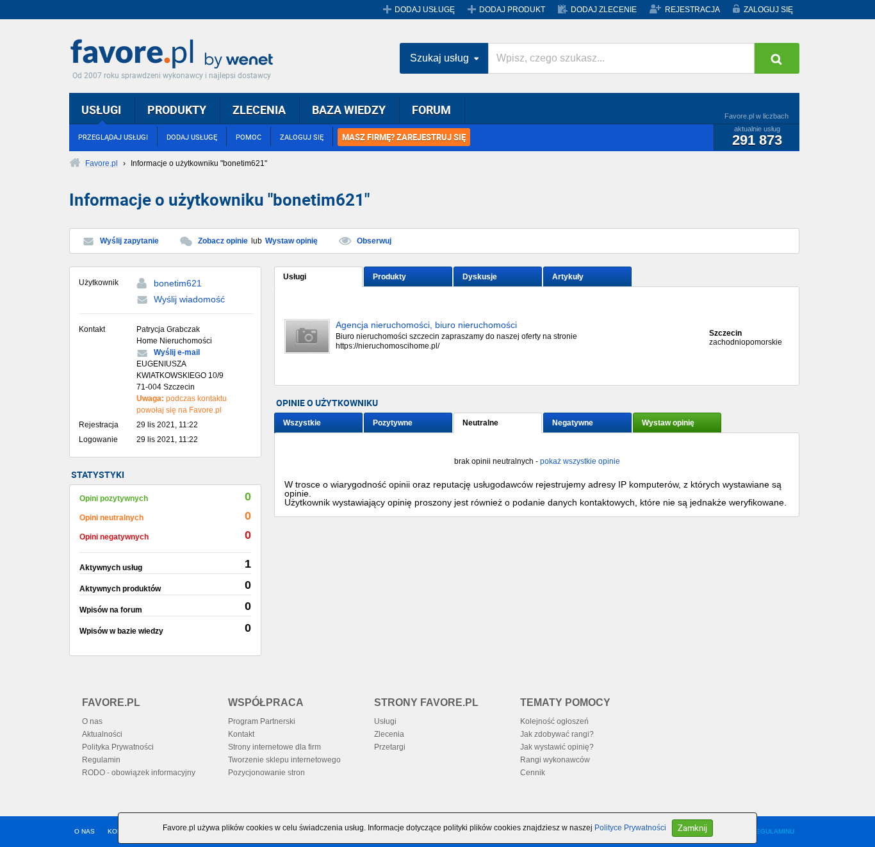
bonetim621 (178, 283)
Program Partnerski (261, 721)
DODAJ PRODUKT (512, 9)
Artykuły (568, 276)
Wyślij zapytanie (129, 240)
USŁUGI (101, 109)
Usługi (294, 276)
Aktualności (102, 734)
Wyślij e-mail (177, 352)
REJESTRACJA (692, 9)
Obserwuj (374, 240)
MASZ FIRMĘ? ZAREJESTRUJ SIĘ (404, 137)
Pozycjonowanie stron (266, 772)
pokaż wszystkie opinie (580, 461)
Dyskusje (479, 276)
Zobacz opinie (223, 240)
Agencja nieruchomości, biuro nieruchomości (426, 325)
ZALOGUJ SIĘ (768, 9)
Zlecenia (389, 734)
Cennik (532, 772)
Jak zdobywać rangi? (557, 734)
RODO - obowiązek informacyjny (138, 772)
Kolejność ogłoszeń (554, 721)
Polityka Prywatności (118, 747)
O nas (92, 721)
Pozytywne (393, 422)
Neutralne (480, 422)
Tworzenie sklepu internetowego (284, 759)
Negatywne (572, 422)
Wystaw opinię (291, 240)
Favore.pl (175, 54)
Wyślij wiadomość (189, 299)
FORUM (431, 109)
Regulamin (101, 759)
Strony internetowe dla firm (274, 747)
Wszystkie (302, 422)
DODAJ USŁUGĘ (425, 9)
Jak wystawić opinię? (557, 747)
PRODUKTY (176, 109)
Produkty (389, 276)
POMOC (248, 137)
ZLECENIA (259, 109)
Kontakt (241, 734)
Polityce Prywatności (630, 827)
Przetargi (389, 747)
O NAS (84, 831)
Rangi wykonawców (555, 759)
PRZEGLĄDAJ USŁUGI (113, 137)
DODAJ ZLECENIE (604, 9)
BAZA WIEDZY (349, 109)
